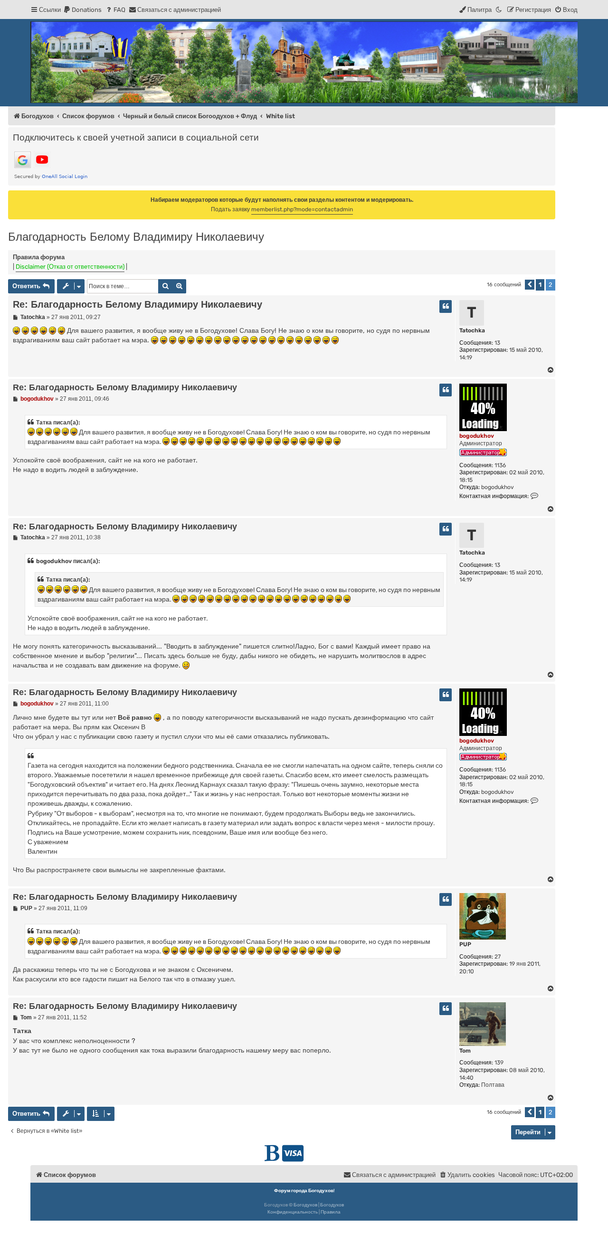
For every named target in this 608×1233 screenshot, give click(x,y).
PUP (465, 944)
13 (497, 342)
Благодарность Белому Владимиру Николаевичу (136, 236)
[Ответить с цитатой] (445, 306)
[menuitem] (82, 10)
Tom (465, 1050)
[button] (529, 285)
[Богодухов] (304, 62)
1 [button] (540, 284)
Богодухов (305, 1205)
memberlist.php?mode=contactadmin (302, 209)
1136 (500, 465)
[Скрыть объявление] (549, 197)
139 (499, 1062)
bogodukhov (476, 436)
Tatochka (472, 330)
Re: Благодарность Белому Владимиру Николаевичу (137, 304)
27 (497, 956)
